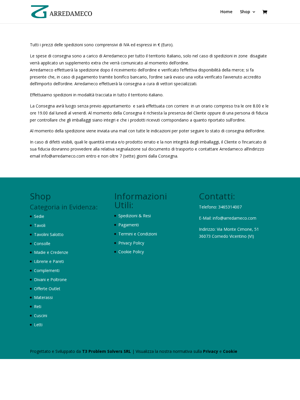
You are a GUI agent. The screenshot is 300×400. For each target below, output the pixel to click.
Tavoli (39, 225)
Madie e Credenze (51, 252)
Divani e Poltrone (50, 279)
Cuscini (40, 315)
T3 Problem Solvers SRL (107, 351)
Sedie (39, 216)
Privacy (211, 351)
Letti (38, 324)
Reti (37, 306)
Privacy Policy (131, 243)
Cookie (230, 351)
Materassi (43, 297)
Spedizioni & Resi (134, 215)
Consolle (42, 243)
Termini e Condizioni (137, 234)
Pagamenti (128, 225)
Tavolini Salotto (49, 234)
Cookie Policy (131, 251)
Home (226, 12)
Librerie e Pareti (49, 261)
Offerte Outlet (47, 288)
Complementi (46, 270)
